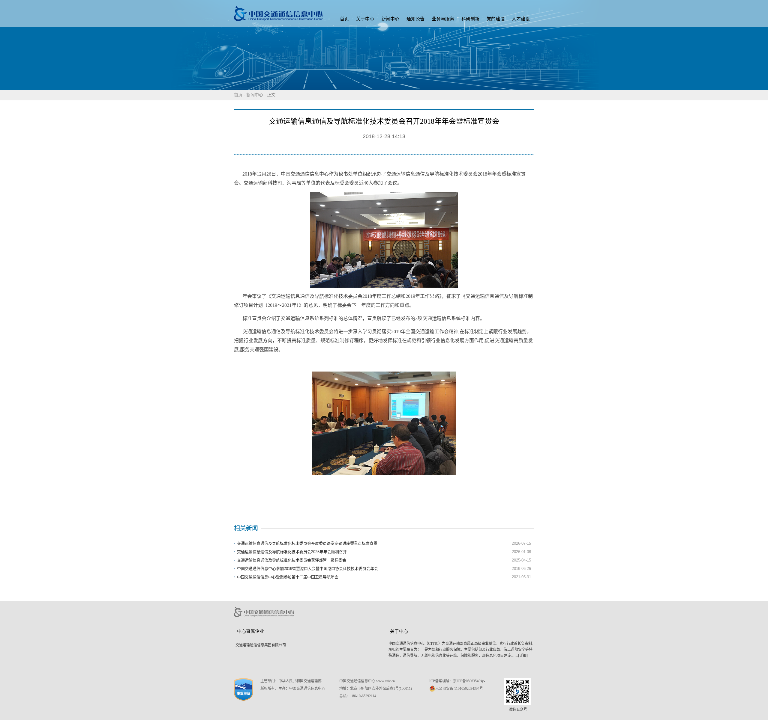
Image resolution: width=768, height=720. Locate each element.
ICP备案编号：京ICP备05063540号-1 (458, 681)
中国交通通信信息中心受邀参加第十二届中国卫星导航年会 (287, 577)
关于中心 (365, 18)
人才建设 (521, 18)
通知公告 (415, 18)
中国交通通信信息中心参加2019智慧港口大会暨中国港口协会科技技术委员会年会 (307, 568)
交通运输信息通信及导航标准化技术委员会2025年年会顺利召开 (292, 552)
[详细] (523, 655)
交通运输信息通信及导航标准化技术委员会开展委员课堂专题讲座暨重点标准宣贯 (307, 543)
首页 (344, 18)
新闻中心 (390, 18)
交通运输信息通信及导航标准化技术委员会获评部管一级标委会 (291, 560)
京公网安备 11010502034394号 (459, 688)
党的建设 (496, 18)
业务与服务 (443, 18)
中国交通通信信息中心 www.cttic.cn (367, 681)
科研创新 (470, 18)
